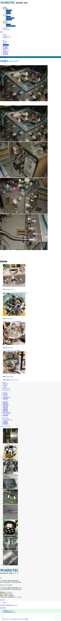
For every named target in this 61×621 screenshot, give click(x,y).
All (3, 40)
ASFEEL (5, 421)
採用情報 (8, 24)
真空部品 (5, 54)
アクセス (5, 27)
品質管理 (5, 21)
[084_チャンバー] (14, 344)
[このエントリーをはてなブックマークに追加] (15, 619)
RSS (4, 602)
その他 (5, 41)
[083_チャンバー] (14, 373)
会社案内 (5, 22)
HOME (5, 7)
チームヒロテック (10, 26)
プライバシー (6, 388)
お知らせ (5, 383)
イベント (5, 385)
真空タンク (6, 49)
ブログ (5, 387)
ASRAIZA (5, 423)
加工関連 (5, 46)
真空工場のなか (10, 18)
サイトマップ (6, 390)
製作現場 (8, 11)
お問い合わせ (6, 29)
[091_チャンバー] (14, 315)
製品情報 (5, 8)
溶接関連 (5, 48)
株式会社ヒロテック (12, 605)
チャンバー (6, 44)
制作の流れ (9, 10)
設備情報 (5, 15)
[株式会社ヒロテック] (15, 4)
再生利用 (8, 13)
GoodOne (5, 422)
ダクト (5, 43)
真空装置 (5, 52)
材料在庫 (8, 16)
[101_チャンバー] (14, 286)
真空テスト (6, 51)
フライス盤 (9, 19)
